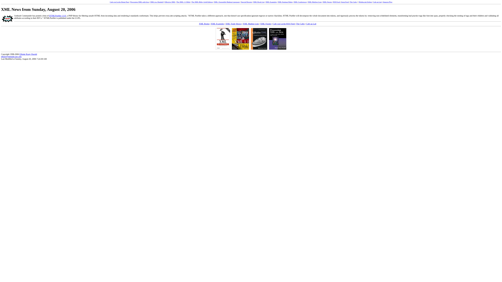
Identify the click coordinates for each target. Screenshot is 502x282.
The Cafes (353, 2)
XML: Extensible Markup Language (227, 2)
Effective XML (170, 2)
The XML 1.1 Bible (183, 2)
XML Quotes (327, 2)
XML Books (204, 24)
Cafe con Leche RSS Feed (284, 24)
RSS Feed (336, 2)
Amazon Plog (387, 2)
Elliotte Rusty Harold (28, 54)
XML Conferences (300, 2)
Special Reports (246, 2)
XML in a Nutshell (157, 2)
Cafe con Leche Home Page (119, 2)
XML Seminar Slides (285, 2)
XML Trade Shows (233, 24)
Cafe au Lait (377, 2)
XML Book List (258, 2)
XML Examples (271, 2)
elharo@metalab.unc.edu (11, 56)
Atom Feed (345, 2)
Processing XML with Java (139, 2)
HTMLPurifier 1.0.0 (57, 16)
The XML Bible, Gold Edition (202, 2)
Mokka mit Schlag (365, 2)
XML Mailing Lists (315, 2)
